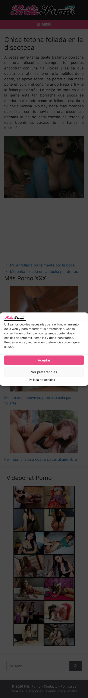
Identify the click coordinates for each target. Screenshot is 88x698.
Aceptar (44, 360)
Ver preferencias (44, 372)
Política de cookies (42, 379)
